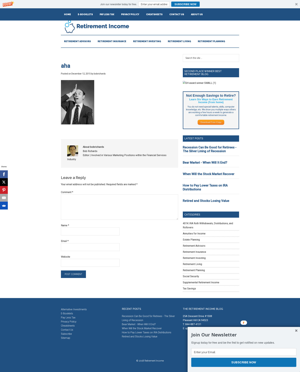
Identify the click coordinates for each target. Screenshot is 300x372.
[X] (4, 182)
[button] (150, 4)
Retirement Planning (194, 270)
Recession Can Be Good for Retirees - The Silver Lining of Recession (209, 149)
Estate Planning (191, 239)
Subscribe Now (185, 4)
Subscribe (66, 333)
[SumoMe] (4, 206)
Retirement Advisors (194, 245)
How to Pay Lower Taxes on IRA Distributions (146, 332)
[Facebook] (4, 174)
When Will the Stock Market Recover (208, 174)
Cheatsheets (68, 325)
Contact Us (67, 329)
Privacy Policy (68, 321)
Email (65, 241)
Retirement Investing (194, 258)
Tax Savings (189, 288)
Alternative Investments (74, 309)
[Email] (4, 198)
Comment (67, 192)
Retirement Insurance (194, 251)
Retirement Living (192, 264)
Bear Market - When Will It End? (205, 162)
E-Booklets (67, 313)
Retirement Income (150, 26)
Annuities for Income (194, 233)
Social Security (191, 276)
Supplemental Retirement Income (201, 282)
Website (65, 256)
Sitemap (65, 337)
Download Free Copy (210, 122)
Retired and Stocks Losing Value (206, 201)
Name (65, 225)
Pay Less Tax (68, 317)
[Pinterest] (4, 190)
